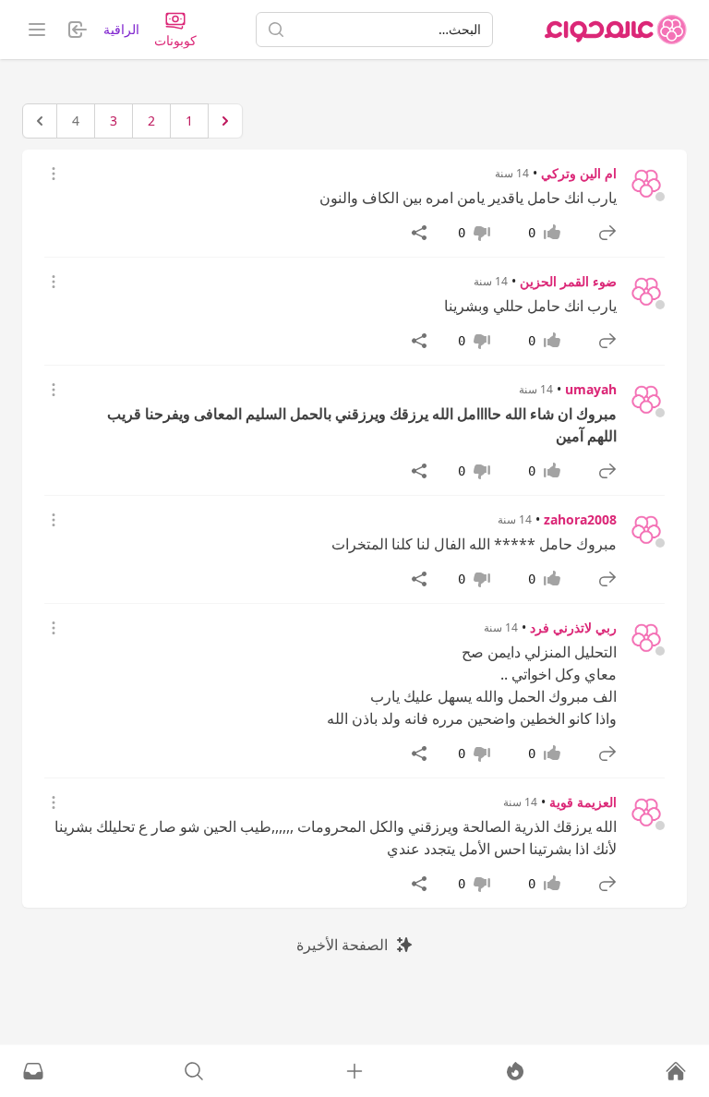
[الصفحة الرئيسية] (616, 29)
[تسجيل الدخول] (354, 1071)
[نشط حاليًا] (515, 1071)
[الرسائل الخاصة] (33, 1071)
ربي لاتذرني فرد (573, 627)
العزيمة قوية (583, 802)
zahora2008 (580, 519)
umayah (591, 389)
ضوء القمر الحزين (568, 281)
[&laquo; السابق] (225, 121)
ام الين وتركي (579, 173)
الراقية (121, 29)
